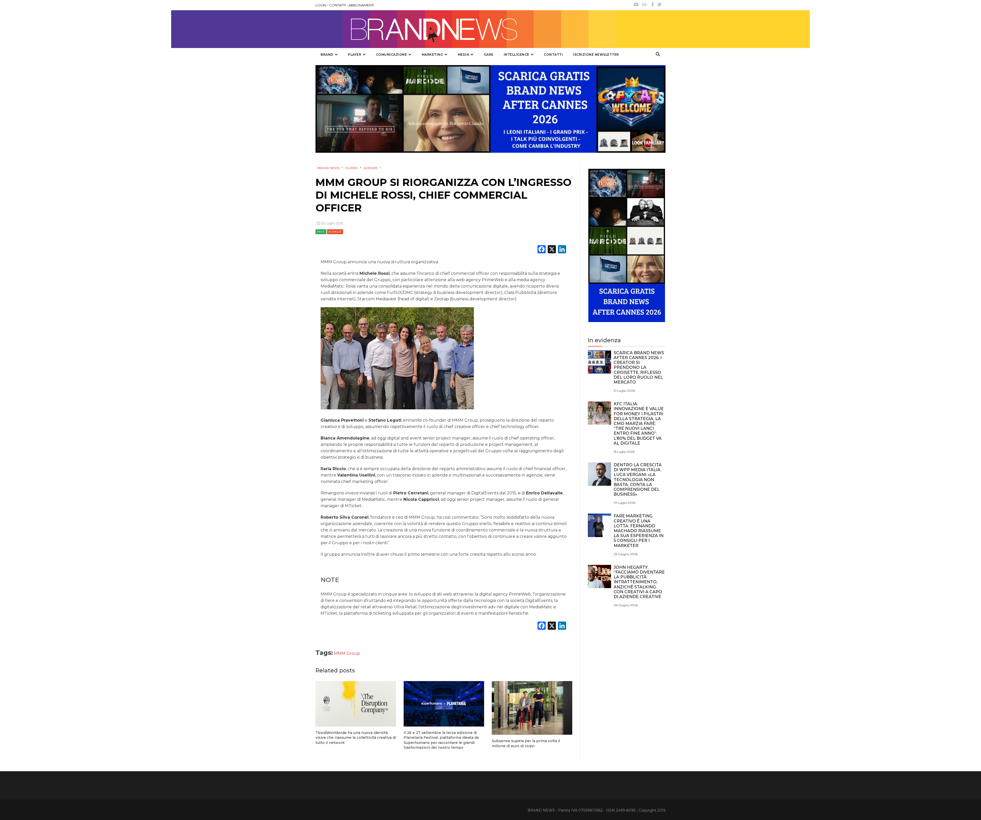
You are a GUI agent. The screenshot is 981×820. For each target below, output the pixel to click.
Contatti (553, 54)
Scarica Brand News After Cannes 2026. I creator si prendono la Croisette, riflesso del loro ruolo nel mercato (639, 367)
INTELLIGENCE (516, 54)
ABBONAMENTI (361, 5)
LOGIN (321, 5)
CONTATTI (337, 5)
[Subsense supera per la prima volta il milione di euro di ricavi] (532, 708)
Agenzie (335, 231)
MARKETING (432, 54)
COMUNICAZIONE (391, 54)
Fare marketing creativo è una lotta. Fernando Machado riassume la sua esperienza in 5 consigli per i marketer (638, 531)
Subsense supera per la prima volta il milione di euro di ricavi (526, 743)
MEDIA (463, 54)
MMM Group (347, 653)
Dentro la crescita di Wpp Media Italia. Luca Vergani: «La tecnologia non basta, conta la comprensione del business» (638, 479)
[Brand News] (466, 29)
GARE (489, 54)
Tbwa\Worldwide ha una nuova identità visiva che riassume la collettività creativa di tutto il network (356, 737)
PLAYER (354, 54)
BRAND (327, 54)
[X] (552, 250)
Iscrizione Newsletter (596, 54)
